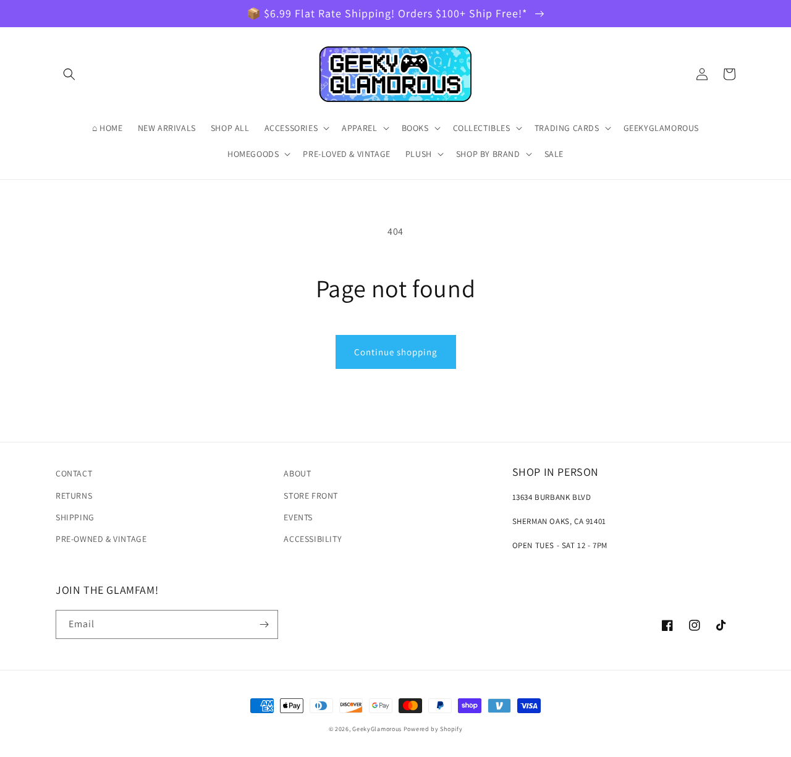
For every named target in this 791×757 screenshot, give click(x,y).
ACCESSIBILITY (313, 538)
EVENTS (298, 517)
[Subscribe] (263, 624)
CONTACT (74, 473)
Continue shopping (396, 352)
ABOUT (297, 473)
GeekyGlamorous (377, 729)
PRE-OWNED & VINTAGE (101, 538)
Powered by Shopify (433, 729)
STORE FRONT (311, 495)
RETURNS (74, 495)
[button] (69, 74)
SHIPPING (75, 517)
